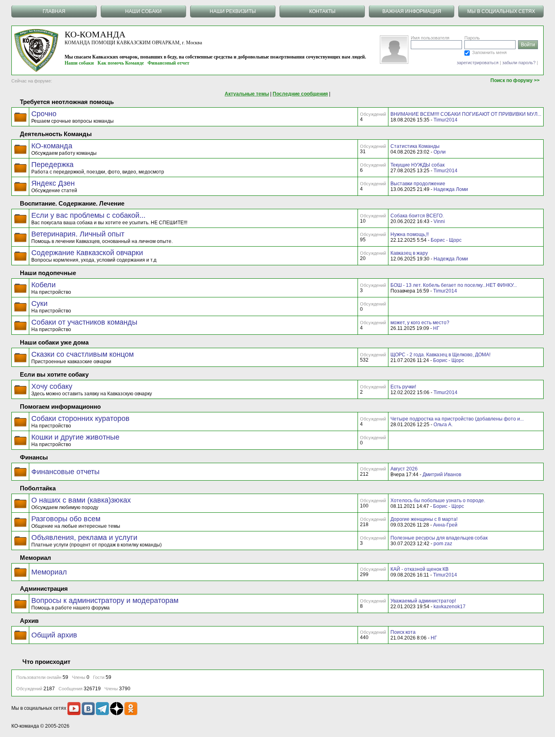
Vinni (439, 221)
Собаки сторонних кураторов (80, 418)
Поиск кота (403, 632)
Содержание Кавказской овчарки (87, 253)
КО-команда (51, 146)
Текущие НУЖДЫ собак (417, 165)
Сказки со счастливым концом (82, 354)
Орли (440, 152)
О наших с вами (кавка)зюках (81, 500)
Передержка (52, 164)
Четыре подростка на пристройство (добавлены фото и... (457, 419)
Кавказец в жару (409, 253)
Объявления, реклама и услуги (84, 537)
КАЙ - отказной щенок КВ (419, 569)
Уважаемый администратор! (423, 601)
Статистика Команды (415, 146)
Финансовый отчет (168, 63)
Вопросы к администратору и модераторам (104, 600)
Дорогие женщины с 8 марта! (423, 519)
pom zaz (443, 543)
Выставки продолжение (417, 183)
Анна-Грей (445, 525)
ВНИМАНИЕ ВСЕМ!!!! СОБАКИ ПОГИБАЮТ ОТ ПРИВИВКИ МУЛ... (465, 114)
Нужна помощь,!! (409, 234)
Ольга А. (443, 424)
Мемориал (49, 572)
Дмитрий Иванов (442, 474)
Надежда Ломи (451, 189)
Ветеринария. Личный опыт (77, 234)
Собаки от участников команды (84, 322)
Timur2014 (445, 120)
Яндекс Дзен (53, 183)
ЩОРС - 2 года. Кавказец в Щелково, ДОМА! (440, 355)
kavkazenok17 (450, 606)
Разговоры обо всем (65, 519)
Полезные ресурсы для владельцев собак (439, 538)
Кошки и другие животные (75, 437)
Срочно (43, 114)
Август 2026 (404, 469)
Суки (39, 303)
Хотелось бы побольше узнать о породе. (437, 500)
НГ (436, 328)
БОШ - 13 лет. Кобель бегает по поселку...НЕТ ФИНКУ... (453, 285)
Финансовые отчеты (65, 472)
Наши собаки (79, 63)
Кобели (43, 285)
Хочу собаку (51, 386)
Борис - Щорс (446, 240)
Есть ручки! (403, 387)
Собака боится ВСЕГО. (417, 216)
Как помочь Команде (121, 63)
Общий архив (54, 635)
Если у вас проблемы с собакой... (88, 215)
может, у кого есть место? (419, 322)
